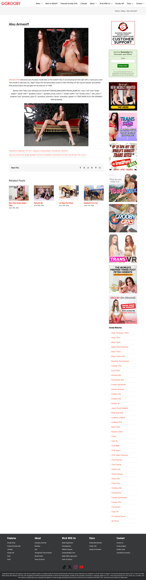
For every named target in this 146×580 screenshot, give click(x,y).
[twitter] (70, 567)
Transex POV (116, 502)
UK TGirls (115, 521)
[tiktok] (64, 567)
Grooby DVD (116, 394)
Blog (123, 11)
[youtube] (81, 567)
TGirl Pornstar (116, 460)
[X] (84, 167)
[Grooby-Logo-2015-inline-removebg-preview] (11, 3)
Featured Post (55, 151)
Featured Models (45, 151)
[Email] (100, 167)
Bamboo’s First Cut (91, 203)
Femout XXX (116, 375)
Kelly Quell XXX (117, 413)
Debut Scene (20, 155)
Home (117, 11)
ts (85, 155)
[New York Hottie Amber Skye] (19, 186)
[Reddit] (88, 167)
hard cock (40, 155)
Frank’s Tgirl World (118, 385)
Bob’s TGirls (116, 352)
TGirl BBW (115, 446)
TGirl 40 (114, 441)
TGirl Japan (116, 450)
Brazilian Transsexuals (120, 361)
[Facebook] (80, 167)
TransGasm (115, 507)
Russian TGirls (117, 432)
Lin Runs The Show (66, 203)
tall (73, 155)
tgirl (75, 155)
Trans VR (114, 512)
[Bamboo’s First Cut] (94, 186)
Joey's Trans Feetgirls (119, 408)
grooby (27, 155)
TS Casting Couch (118, 516)
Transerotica (116, 493)
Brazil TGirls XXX (118, 356)
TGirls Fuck (115, 469)
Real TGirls (115, 427)
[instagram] (75, 567)
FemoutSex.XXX (117, 380)
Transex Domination (119, 498)
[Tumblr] (92, 167)
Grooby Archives (117, 389)
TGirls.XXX (64, 151)
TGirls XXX (115, 479)
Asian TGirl (115, 338)
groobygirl (33, 155)
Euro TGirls (115, 371)
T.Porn (113, 436)
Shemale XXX (14, 80)
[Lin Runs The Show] (69, 186)
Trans (83, 155)
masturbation (47, 155)
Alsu (14, 155)
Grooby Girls (116, 399)
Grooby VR (115, 403)
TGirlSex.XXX (116, 488)
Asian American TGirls (120, 333)
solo (69, 155)
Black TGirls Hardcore (119, 347)
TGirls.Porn (115, 483)
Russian (65, 155)
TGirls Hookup (116, 474)
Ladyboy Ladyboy (118, 418)
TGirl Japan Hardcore (119, 455)
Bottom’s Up (38, 203)
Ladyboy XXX (116, 422)
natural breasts (57, 155)
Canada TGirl (116, 366)
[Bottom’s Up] (44, 186)
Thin (78, 155)
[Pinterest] (96, 167)
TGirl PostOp (116, 465)
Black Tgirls (115, 342)
